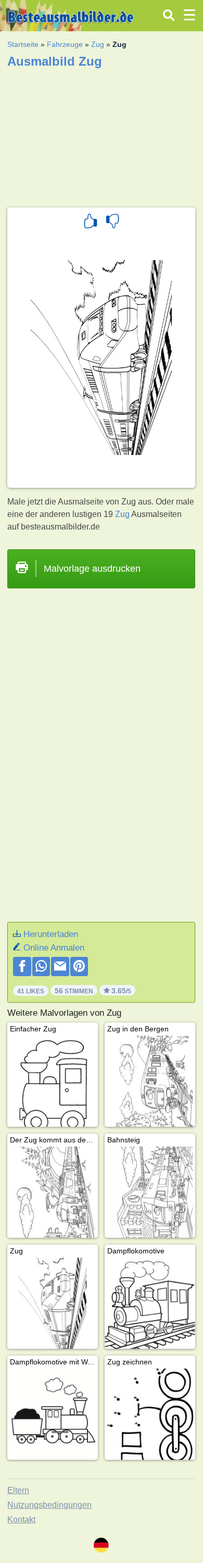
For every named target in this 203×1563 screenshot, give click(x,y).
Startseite (23, 44)
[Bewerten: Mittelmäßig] (112, 222)
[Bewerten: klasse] (91, 222)
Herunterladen (50, 934)
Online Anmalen (53, 948)
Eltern (18, 1490)
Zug (97, 44)
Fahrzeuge (65, 44)
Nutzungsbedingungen (49, 1504)
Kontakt (21, 1519)
